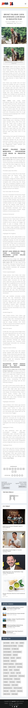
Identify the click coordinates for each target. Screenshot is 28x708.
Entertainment (10, 23)
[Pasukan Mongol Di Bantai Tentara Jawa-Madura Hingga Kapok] (4, 608)
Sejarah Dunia (13, 676)
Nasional (19, 667)
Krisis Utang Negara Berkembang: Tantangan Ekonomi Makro (15, 625)
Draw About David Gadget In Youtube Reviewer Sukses (12, 550)
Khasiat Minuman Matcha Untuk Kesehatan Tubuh (14, 594)
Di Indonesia (7, 649)
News (10, 670)
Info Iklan (11, 703)
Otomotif (6, 673)
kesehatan (6, 661)
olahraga (16, 670)
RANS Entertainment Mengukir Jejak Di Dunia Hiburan (12, 527)
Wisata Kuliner (18, 688)
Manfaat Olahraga (9, 664)
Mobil (5, 667)
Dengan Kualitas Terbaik (10, 646)
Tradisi (18, 682)
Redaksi (6, 703)
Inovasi (13, 658)
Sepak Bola (21, 676)
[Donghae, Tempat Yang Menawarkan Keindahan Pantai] (4, 620)
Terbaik (6, 682)
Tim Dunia (12, 682)
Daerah (14, 610)
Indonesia (6, 658)
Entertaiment (7, 652)
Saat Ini (18, 673)
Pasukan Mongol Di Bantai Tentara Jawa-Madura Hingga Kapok (15, 608)
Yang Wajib (14, 694)
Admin (13, 21)
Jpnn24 (13, 701)
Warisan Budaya (8, 688)
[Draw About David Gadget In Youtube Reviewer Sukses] (14, 539)
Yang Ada (6, 691)
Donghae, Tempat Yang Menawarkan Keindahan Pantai (16, 619)
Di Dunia (21, 646)
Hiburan (15, 655)
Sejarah (6, 676)
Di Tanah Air (15, 649)
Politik (14, 627)
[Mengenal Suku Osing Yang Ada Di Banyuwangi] (4, 632)
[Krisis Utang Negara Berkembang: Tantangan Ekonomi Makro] (4, 626)
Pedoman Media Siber (14, 705)
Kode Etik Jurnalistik (18, 703)
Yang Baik (12, 691)
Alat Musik (6, 643)
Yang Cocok (7, 694)
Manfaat (13, 661)
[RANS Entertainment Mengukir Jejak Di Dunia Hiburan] (14, 516)
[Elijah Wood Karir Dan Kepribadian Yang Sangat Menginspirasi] (14, 562)
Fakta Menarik (7, 655)
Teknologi (17, 679)
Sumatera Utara (8, 679)
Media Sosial (18, 664)
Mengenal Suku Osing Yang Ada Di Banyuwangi (15, 632)
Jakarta (19, 658)
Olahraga (14, 614)
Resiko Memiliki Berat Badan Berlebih (16, 613)
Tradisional (7, 685)
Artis (12, 643)
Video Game (15, 685)
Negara (5, 670)
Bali (17, 643)
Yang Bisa (19, 691)
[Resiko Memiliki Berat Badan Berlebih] (4, 614)
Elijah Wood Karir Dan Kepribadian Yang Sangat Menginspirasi (13, 572)
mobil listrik (12, 667)
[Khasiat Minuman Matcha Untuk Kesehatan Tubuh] (14, 584)
